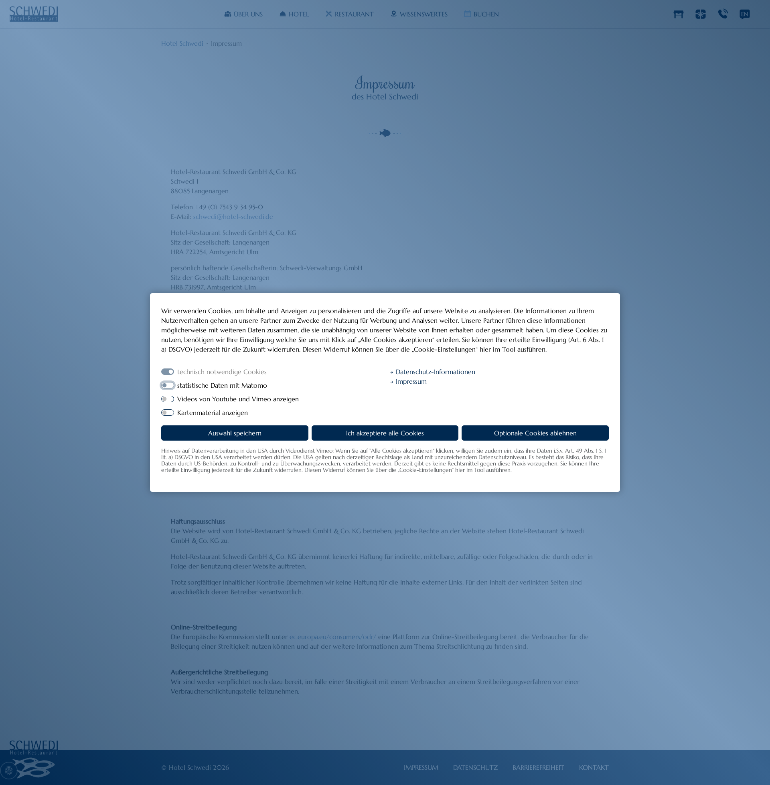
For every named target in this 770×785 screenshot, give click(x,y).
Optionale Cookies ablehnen (535, 433)
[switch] (167, 385)
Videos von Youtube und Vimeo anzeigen (238, 399)
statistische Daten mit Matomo (222, 385)
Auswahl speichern (234, 433)
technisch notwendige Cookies (222, 372)
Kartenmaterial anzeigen (212, 413)
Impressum (410, 381)
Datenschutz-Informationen (434, 372)
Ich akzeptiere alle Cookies (385, 433)
